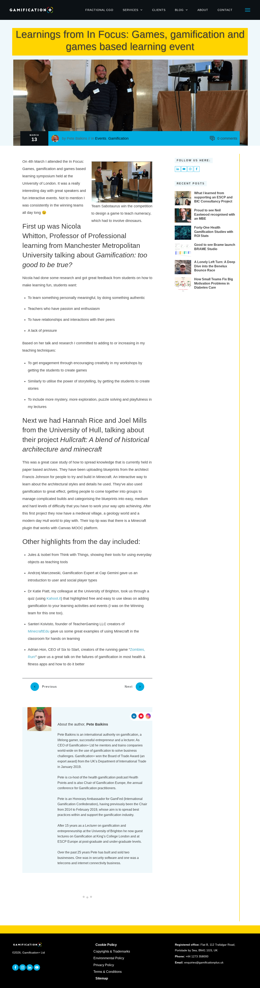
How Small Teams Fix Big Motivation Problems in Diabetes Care (213, 283)
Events (100, 138)
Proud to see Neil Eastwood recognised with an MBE (214, 215)
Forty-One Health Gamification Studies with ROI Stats (213, 232)
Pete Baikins (77, 138)
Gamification (118, 138)
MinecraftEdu (38, 631)
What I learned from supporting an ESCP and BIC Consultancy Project (213, 197)
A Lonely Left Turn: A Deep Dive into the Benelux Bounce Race (214, 266)
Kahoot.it (54, 598)
